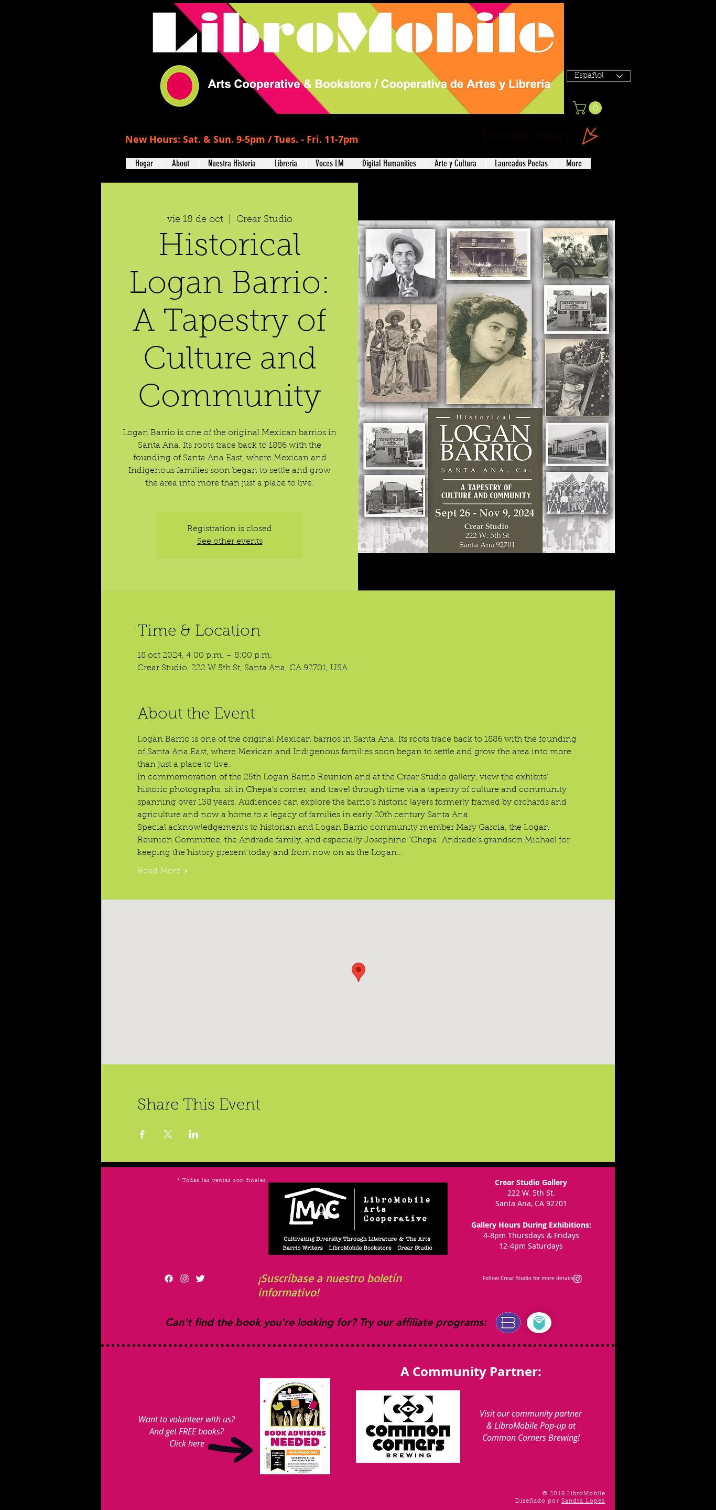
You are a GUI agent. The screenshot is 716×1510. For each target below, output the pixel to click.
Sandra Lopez (583, 1501)
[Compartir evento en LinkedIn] (194, 1134)
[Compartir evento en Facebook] (142, 1134)
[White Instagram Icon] (184, 1278)
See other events (230, 541)
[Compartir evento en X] (168, 1134)
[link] (589, 107)
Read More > (162, 871)
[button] (180, 163)
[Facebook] (169, 1278)
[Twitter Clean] (200, 1278)
